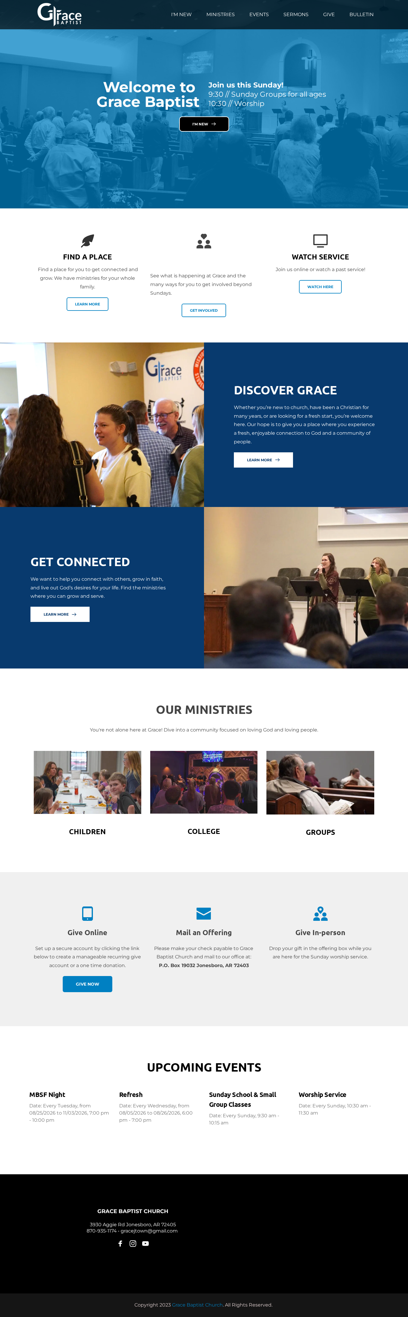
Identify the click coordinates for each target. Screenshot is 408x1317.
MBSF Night (47, 1094)
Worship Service (322, 1094)
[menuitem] (181, 14)
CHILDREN (87, 831)
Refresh (131, 1094)
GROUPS (320, 832)
